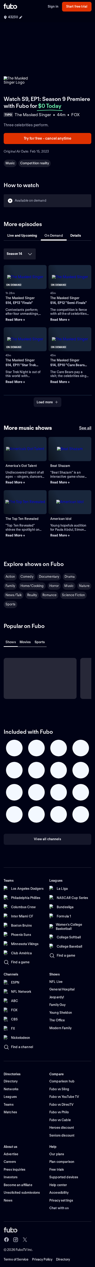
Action (10, 576)
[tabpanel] (47, 326)
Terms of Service (16, 1259)
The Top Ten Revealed (22, 519)
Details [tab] (75, 235)
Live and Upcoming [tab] (22, 235)
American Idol (60, 519)
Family (10, 586)
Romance (49, 595)
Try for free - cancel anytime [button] (47, 138)
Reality (32, 595)
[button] (25, 320)
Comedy (27, 576)
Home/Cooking (32, 586)
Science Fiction (73, 595)
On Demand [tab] (54, 235)
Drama (70, 576)
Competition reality (34, 163)
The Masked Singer (20, 298)
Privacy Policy (42, 1259)
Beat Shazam (60, 466)
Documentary (49, 576)
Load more (45, 402)
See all (85, 427)
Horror (54, 586)
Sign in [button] (53, 6)
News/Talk (14, 595)
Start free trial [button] (76, 6)
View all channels (47, 839)
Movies (25, 642)
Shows (11, 642)
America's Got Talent (21, 466)
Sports (10, 604)
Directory (63, 1259)
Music (10, 163)
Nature (84, 586)
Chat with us (59, 1208)
